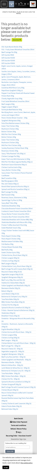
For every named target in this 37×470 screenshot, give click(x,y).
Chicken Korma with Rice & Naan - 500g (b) (16, 332)
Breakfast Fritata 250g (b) (10, 316)
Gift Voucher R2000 (8, 60)
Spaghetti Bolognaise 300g (11, 120)
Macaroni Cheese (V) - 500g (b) (12, 349)
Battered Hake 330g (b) (9, 409)
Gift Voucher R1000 (8, 58)
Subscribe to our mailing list (15, 443)
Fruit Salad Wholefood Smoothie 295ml (15, 101)
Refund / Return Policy (18, 429)
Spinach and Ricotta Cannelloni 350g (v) (15, 189)
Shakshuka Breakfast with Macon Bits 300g (16, 222)
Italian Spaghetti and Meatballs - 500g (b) (16, 360)
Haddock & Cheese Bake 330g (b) (13, 283)
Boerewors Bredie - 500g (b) (11, 362)
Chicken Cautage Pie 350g (10, 156)
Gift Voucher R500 (7, 55)
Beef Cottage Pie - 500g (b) (10, 346)
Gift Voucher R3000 (8, 63)
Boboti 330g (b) (6, 291)
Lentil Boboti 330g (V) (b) (10, 294)
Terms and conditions (18, 425)
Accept (6, 467)
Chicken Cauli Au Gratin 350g (11, 167)
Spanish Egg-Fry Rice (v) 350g (11, 200)
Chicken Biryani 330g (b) (9, 390)
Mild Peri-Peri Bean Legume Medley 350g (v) (17, 162)
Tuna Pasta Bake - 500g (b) (10, 373)
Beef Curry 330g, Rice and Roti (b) (13, 280)
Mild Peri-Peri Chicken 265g (11, 145)
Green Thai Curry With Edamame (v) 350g (15, 159)
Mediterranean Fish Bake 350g (12, 241)
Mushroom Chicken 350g (10, 129)
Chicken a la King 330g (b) (10, 261)
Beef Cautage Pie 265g (9, 192)
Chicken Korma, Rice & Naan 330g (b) (14, 255)
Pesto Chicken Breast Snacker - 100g (14, 118)
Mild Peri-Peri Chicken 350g (11, 134)
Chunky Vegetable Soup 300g (11, 98)
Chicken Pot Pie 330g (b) (10, 305)
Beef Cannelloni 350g (8, 178)
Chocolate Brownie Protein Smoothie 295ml (17, 208)
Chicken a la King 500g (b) (10, 338)
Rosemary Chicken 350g (9, 151)
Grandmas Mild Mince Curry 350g (12, 88)
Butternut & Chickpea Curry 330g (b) (14, 296)
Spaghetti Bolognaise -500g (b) (12, 354)
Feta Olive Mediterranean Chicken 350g (15, 123)
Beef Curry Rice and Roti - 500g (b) (13, 357)
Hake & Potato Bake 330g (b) (11, 406)
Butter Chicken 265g (8, 137)
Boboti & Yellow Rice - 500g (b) (12, 365)
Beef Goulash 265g (7, 195)
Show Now (16, 40)
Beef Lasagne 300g (8, 104)
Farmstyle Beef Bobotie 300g (11, 110)
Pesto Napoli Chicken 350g (10, 236)
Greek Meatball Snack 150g (11, 228)
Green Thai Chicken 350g (10, 126)
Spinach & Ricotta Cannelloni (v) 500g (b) (15, 382)
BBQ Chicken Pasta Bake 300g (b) (13, 302)
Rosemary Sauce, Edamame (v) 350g (14, 197)
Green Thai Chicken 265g (10, 140)
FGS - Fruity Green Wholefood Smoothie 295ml (17, 49)
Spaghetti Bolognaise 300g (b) (12, 277)
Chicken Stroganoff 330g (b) (11, 384)
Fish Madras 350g (7, 244)
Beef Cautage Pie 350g (9, 52)
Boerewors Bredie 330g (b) (10, 288)
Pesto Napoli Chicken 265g (10, 239)
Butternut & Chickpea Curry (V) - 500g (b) (15, 371)
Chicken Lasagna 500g (9, 335)
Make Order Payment (19, 422)
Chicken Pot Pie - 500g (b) (10, 379)
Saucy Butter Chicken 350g (10, 170)
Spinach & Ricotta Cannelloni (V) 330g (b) (15, 307)
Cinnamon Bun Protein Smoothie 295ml (15, 217)
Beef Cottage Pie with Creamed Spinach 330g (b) (18, 387)
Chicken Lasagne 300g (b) (10, 258)
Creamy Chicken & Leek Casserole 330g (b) (16, 403)
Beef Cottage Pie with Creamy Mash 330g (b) (17, 269)
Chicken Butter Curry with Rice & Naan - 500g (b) (18, 343)
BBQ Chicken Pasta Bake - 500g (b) (13, 376)
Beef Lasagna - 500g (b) (9, 340)
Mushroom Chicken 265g (10, 142)
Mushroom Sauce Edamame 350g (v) (14, 165)
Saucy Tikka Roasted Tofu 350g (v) (13, 153)
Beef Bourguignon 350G (9, 181)
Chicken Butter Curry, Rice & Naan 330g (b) (16, 266)
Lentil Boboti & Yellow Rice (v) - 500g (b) (15, 368)
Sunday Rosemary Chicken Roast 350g (14, 148)
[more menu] (4, 4)
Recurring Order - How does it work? (18, 436)
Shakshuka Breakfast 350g (10, 206)
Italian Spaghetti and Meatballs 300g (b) (15, 285)
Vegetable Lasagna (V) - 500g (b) (12, 351)
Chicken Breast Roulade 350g (11, 247)
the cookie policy (26, 463)
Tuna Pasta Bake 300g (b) (10, 299)
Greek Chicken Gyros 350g (10, 252)
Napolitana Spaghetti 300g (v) (12, 90)
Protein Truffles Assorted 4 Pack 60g (14, 225)
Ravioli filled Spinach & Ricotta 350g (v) (15, 186)
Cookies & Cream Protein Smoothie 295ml (16, 211)
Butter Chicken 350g (8, 131)
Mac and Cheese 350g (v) (10, 184)
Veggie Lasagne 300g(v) (9, 107)
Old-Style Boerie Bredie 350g (11, 47)
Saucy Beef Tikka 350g (9, 203)
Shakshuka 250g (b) (8, 313)
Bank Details (18, 418)
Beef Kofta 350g (7, 250)
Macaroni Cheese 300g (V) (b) (11, 272)
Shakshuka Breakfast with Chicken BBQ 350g (17, 219)
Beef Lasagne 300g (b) (9, 263)
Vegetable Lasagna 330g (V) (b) (12, 274)
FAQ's (19, 432)
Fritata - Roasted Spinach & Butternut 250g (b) (17, 310)
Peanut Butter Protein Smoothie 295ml (15, 214)
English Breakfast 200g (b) (10, 329)
